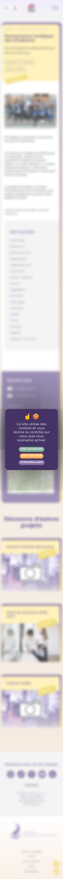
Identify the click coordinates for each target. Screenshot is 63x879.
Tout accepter (31, 449)
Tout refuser (31, 455)
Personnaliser (31, 462)
